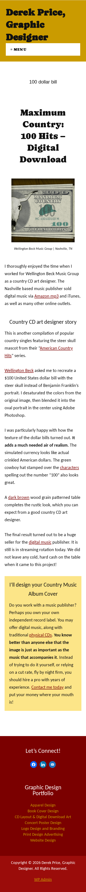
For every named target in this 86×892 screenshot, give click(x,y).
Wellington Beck (19, 371)
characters (69, 468)
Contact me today (47, 687)
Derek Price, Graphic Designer (35, 24)
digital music (40, 542)
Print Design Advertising (43, 835)
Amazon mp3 (46, 296)
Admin (43, 880)
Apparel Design (43, 805)
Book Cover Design (43, 811)
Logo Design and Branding (43, 829)
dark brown (18, 497)
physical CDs (40, 635)
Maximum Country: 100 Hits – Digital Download (43, 135)
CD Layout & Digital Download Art (43, 817)
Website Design (43, 841)
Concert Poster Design (43, 823)
